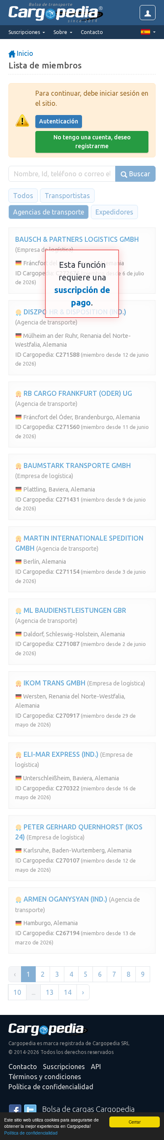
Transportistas (67, 195)
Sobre (61, 32)
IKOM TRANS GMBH (53, 683)
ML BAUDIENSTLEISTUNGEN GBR (74, 610)
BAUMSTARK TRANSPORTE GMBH (76, 465)
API (96, 1066)
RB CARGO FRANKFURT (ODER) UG (77, 393)
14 (67, 992)
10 (17, 992)
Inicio (24, 53)
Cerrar (134, 1122)
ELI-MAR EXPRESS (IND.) (60, 754)
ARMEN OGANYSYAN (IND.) (64, 899)
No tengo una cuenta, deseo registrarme (92, 141)
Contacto (92, 32)
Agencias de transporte (48, 212)
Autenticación (58, 121)
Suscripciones (64, 1066)
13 (49, 992)
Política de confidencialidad (31, 1133)
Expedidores (114, 212)
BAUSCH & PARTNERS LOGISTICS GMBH (77, 239)
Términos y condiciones (44, 1076)
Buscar (138, 174)
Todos (23, 195)
